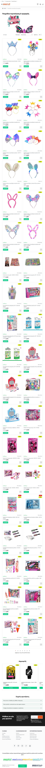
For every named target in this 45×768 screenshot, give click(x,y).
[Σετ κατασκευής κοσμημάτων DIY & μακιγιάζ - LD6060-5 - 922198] (32, 626)
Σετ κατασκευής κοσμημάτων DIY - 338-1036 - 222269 (11, 367)
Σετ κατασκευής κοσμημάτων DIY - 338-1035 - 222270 (32, 337)
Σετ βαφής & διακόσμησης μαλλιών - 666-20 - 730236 (12, 548)
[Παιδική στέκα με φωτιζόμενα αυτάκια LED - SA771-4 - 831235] (32, 78)
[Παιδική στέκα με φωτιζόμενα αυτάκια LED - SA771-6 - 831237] (12, 231)
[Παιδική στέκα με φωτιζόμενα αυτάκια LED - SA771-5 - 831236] (32, 201)
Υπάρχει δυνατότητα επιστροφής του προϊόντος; (13, 708)
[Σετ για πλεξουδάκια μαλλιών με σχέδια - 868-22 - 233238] (32, 565)
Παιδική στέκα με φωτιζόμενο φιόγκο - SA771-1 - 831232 (12, 153)
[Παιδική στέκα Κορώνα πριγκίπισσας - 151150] (12, 48)
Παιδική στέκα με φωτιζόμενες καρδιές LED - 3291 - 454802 (11, 123)
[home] (4, 8)
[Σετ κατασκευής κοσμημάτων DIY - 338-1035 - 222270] (32, 323)
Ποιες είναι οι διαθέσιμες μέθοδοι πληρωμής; (13, 700)
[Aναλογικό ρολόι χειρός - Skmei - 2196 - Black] (29, 672)
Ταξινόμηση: (18, 34)
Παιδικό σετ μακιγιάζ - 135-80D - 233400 (11, 487)
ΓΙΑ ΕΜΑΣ (4, 731)
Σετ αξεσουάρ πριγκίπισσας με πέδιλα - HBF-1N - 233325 (33, 518)
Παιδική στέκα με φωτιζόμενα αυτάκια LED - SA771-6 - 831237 (11, 245)
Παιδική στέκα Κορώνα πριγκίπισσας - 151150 (12, 61)
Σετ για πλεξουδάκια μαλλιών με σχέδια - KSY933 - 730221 (11, 609)
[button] (5, 66)
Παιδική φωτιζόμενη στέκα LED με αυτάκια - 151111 (32, 184)
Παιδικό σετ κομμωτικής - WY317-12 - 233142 (32, 458)
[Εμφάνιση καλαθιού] (43, 4)
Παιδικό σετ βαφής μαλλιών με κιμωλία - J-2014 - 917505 (32, 398)
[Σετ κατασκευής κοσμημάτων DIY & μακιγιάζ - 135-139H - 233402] (12, 626)
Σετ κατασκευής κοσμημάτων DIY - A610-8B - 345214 (11, 306)
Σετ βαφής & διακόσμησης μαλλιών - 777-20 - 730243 (32, 548)
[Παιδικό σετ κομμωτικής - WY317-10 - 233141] (12, 445)
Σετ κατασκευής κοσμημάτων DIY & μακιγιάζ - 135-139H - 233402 (12, 640)
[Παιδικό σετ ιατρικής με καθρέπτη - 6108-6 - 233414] (12, 414)
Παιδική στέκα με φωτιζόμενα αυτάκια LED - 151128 (11, 184)
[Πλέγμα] (4, 35)
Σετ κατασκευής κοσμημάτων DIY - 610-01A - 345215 (32, 275)
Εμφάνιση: (36, 34)
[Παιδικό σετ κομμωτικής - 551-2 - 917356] (32, 414)
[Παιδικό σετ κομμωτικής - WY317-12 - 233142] (32, 445)
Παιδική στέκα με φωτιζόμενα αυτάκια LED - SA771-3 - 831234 (11, 214)
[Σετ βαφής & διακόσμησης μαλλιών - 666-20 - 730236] (12, 534)
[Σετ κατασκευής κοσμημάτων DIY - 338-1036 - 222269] (12, 353)
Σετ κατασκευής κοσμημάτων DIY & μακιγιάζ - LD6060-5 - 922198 (32, 640)
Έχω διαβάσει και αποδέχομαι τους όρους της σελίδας (36, 721)
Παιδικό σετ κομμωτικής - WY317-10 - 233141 (11, 458)
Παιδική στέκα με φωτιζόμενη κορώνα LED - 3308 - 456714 (32, 123)
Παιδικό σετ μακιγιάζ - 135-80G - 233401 (31, 487)
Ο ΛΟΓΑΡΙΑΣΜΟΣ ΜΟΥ (21, 731)
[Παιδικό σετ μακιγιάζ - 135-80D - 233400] (12, 474)
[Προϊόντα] (2, 4)
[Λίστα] (6, 35)
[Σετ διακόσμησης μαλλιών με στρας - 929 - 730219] (32, 596)
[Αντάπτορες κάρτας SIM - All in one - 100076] (11, 672)
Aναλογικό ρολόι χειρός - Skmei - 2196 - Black (29, 683)
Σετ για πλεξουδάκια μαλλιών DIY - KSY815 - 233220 (32, 306)
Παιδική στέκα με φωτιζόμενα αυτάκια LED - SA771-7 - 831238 (32, 245)
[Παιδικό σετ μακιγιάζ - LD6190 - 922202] (12, 262)
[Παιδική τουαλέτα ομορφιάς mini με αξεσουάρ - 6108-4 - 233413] (12, 384)
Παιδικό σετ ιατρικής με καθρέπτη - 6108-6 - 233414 (11, 428)
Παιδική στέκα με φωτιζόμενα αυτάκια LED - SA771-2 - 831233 (11, 92)
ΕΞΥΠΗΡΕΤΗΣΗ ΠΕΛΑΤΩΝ (36, 731)
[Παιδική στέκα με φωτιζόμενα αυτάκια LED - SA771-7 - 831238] (32, 231)
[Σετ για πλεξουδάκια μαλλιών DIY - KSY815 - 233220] (32, 292)
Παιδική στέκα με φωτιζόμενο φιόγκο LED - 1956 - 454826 (32, 153)
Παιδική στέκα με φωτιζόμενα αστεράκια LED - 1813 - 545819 (33, 62)
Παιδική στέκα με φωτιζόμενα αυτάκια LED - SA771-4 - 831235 (32, 92)
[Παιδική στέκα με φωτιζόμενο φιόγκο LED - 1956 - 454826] (32, 139)
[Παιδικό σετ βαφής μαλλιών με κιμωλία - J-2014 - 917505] (32, 384)
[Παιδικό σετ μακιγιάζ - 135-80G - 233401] (32, 474)
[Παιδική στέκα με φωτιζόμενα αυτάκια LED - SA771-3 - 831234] (12, 201)
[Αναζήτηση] (40, 4)
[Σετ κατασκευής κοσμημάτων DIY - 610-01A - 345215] (32, 262)
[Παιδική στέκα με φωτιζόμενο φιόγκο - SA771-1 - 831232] (12, 139)
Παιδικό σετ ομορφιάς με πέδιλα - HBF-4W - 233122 (11, 518)
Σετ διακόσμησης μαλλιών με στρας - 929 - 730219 (32, 609)
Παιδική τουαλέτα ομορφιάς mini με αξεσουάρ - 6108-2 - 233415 (33, 367)
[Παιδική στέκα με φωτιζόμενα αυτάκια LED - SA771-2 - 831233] (12, 78)
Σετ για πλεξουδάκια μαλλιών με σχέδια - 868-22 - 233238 (32, 579)
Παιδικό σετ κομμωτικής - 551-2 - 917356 (31, 427)
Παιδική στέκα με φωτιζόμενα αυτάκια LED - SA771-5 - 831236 (32, 214)
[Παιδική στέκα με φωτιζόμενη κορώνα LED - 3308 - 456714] (32, 109)
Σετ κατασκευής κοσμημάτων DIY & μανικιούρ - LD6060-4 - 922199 (12, 337)
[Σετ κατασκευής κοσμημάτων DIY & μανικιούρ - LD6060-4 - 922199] (12, 323)
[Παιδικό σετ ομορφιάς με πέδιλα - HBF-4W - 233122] (12, 504)
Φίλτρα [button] (23, 765)
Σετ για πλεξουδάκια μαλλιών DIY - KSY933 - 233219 (11, 579)
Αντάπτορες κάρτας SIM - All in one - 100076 (10, 683)
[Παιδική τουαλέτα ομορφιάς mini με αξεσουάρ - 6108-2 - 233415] (32, 353)
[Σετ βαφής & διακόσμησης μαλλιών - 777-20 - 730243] (32, 534)
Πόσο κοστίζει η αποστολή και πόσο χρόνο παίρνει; (14, 704)
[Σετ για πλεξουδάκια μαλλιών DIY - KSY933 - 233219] (12, 565)
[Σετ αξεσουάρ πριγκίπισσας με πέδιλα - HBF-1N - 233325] (32, 504)
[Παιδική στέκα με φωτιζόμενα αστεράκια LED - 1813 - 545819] (32, 48)
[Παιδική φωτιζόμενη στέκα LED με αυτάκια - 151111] (32, 170)
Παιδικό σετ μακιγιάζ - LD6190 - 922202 (10, 275)
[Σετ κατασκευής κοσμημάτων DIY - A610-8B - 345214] (12, 292)
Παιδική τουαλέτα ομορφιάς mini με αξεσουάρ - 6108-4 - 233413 (12, 398)
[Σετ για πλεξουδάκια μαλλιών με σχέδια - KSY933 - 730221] (12, 596)
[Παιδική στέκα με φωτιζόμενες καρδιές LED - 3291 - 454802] (12, 109)
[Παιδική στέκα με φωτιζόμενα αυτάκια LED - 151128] (12, 170)
